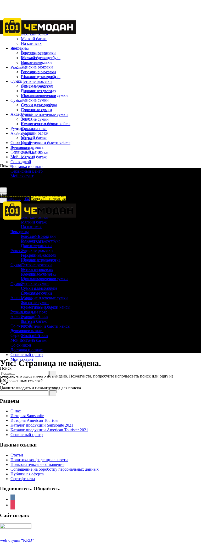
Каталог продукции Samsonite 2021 (41, 425)
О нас (15, 411)
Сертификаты (22, 478)
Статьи (16, 455)
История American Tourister (34, 420)
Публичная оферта (27, 474)
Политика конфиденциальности (39, 460)
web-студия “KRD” (17, 540)
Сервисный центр (26, 434)
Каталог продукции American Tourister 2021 (49, 430)
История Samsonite (27, 415)
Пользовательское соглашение (37, 464)
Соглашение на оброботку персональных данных (54, 469)
